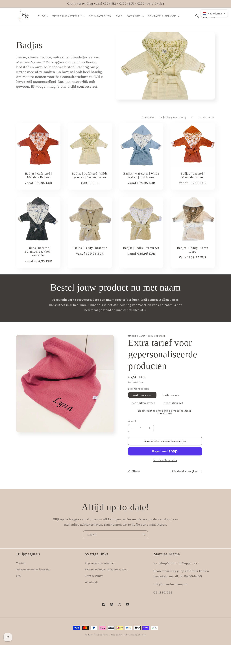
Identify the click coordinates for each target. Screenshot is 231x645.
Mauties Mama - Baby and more (109, 634)
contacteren (87, 86)
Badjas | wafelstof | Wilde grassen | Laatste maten (90, 175)
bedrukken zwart (143, 403)
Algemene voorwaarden (100, 563)
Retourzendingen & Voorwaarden (106, 569)
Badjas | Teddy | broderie (89, 248)
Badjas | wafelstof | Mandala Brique (38, 175)
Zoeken (21, 563)
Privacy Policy (94, 575)
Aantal (132, 420)
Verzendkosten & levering (32, 569)
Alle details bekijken (184, 471)
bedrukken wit (174, 403)
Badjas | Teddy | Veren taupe (192, 249)
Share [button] (136, 471)
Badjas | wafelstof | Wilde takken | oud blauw (141, 175)
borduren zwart (142, 395)
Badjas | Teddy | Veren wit (141, 248)
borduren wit (171, 395)
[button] (43, 16)
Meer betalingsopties (165, 459)
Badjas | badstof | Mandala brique (193, 175)
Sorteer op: (149, 117)
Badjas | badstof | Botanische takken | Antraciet (38, 251)
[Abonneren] (144, 534)
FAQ (18, 575)
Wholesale (91, 582)
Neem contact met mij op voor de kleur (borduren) (164, 412)
